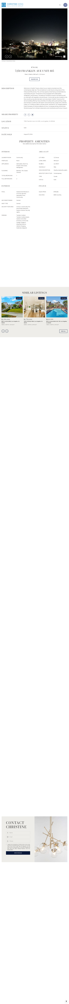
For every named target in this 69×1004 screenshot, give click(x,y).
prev (6, 56)
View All (63, 331)
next (10, 56)
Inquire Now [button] (34, 79)
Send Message (18, 853)
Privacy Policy (10, 849)
